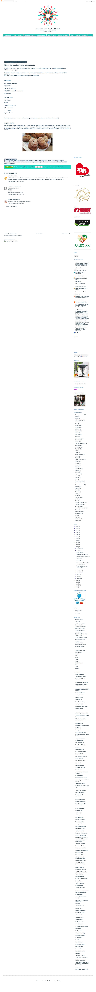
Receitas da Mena (80, 951)
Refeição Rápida (79, 504)
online (75, 389)
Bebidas (77, 427)
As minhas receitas (79, 646)
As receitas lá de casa (81, 756)
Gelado (77, 472)
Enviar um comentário (11, 206)
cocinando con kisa (80, 860)
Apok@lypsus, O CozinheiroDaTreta (80, 857)
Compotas (77, 445)
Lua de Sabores (79, 817)
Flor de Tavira (78, 880)
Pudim (76, 499)
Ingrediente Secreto (80, 650)
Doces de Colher (79, 454)
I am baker (77, 621)
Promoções (78, 497)
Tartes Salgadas (79, 511)
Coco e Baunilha (79, 695)
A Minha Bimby (79, 919)
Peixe (76, 490)
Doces (76, 452)
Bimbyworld (78, 930)
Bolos (76, 432)
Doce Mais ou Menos (80, 760)
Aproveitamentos (79, 420)
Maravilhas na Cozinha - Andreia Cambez (81, 685)
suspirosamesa (79, 309)
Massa (76, 488)
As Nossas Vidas (79, 830)
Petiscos (77, 491)
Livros (76, 475)
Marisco (77, 486)
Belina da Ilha (78, 810)
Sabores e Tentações (80, 848)
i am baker (78, 763)
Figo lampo (78, 769)
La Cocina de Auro (80, 692)
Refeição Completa (79, 502)
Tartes (76, 509)
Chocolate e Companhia (81, 633)
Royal (76, 666)
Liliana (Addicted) (12, 186)
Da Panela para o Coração (82, 725)
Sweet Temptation (80, 799)
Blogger (60, 980)
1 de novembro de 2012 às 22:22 (16, 194)
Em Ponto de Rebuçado (81, 833)
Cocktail (77, 441)
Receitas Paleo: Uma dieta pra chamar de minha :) (82, 297)
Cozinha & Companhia (81, 871)
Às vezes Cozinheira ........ (81, 890)
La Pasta (77, 903)
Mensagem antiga (66, 233)
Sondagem (79, 558)
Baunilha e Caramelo (80, 826)
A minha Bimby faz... (80, 887)
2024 (77, 528)
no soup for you (79, 710)
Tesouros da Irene (80, 843)
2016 (77, 538)
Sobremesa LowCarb (80, 508)
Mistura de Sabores (80, 960)
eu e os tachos (79, 697)
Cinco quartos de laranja (81, 637)
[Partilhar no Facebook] (40, 167)
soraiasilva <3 (78, 908)
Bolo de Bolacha (80, 560)
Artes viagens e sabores (81, 713)
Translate (85, 356)
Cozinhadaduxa (79, 740)
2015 (77, 540)
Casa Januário (78, 610)
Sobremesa (78, 506)
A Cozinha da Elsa (80, 862)
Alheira (77, 418)
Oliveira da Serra (79, 663)
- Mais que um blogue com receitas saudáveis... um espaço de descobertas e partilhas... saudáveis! (82, 263)
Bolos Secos (54, 166)
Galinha (77, 470)
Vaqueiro (77, 668)
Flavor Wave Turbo (79, 459)
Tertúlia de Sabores (80, 744)
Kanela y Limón (79, 723)
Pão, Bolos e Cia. (79, 742)
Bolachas (77, 431)
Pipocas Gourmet (79, 876)
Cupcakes (77, 448)
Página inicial (39, 233)
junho (78, 574)
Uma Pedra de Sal (79, 738)
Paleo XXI (77, 294)
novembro (79, 550)
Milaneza (77, 655)
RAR (76, 664)
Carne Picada (78, 438)
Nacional (77, 657)
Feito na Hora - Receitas (81, 682)
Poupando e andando (81, 892)
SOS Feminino (79, 924)
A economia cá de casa (80, 644)
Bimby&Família (79, 894)
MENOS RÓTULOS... (80, 283)
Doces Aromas (79, 885)
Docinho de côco (79, 642)
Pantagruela (78, 730)
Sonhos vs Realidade (80, 835)
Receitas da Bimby (80, 933)
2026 (77, 526)
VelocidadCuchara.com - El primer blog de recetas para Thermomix (82, 963)
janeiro (78, 578)
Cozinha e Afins (79, 917)
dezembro (79, 548)
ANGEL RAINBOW (80, 944)
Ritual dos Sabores (80, 854)
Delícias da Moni (79, 845)
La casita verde (79, 708)
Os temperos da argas (81, 777)
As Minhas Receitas (80, 676)
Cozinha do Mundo (80, 912)
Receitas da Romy (80, 701)
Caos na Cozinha (79, 624)
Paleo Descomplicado (81, 291)
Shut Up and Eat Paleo (81, 302)
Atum (76, 423)
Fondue (77, 463)
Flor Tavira (77, 612)
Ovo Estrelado (79, 852)
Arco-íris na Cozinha (80, 732)
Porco (76, 495)
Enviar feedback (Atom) (16, 235)
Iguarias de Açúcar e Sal (81, 850)
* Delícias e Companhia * (81, 878)
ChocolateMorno (79, 806)
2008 (77, 587)
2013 (77, 544)
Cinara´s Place (78, 635)
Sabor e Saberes (79, 867)
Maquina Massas (79, 482)
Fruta (76, 466)
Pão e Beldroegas (79, 792)
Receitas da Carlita (80, 828)
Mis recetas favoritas (80, 718)
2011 (77, 580)
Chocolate (77, 439)
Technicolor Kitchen (79, 628)
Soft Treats (78, 939)
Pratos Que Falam (80, 819)
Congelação (78, 447)
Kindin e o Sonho (79, 808)
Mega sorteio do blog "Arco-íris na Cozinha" (83, 563)
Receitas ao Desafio (80, 803)
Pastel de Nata (79, 552)
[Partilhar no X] (39, 167)
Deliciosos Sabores (80, 801)
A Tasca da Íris (79, 915)
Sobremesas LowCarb (30, 35)
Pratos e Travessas (79, 623)
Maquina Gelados (79, 481)
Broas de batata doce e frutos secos (82, 567)
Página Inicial (7, 35)
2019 (77, 532)
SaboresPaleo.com (80, 299)
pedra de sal (11, 176)
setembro (79, 572)
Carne (76, 436)
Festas (76, 457)
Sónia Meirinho (79, 758)
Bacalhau (77, 425)
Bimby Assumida (79, 921)
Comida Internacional (80, 443)
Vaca (76, 515)
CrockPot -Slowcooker (63, 35)
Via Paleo (77, 332)
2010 (77, 582)
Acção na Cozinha (80, 767)
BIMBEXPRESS (79, 721)
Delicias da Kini (78, 641)
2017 (77, 536)
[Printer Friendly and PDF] (9, 167)
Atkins (49, 35)
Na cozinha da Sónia (80, 865)
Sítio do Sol (78, 797)
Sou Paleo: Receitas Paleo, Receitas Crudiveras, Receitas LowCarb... (82, 305)
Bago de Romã (79, 704)
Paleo (14, 35)
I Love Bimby (78, 937)
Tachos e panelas (79, 883)
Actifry (72, 35)
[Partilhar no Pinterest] (42, 167)
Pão (76, 500)
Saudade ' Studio (79, 948)
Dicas (76, 450)
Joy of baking (78, 652)
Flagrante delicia (79, 619)
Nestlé (76, 659)
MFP (76, 479)
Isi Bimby (77, 953)
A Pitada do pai (79, 267)
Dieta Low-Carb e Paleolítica (79, 273)
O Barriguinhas (79, 775)
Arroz (76, 422)
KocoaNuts (78, 281)
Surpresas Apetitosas (80, 869)
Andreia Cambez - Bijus (80, 384)
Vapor (76, 517)
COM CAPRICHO (79, 905)
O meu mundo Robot (80, 751)
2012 (77, 546)
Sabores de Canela (80, 783)
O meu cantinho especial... (82, 926)
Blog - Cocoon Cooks (80, 270)
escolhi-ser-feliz (79, 275)
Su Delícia (78, 727)
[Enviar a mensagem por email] (36, 167)
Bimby (54, 35)
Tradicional (60, 166)
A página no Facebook (81, 35)
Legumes (77, 474)
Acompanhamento (79, 414)
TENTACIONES (79, 874)
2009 (77, 584)
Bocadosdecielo (79, 765)
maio (78, 576)
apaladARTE (78, 699)
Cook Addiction (79, 946)
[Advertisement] (48, 47)
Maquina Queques (79, 484)
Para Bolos (77, 613)
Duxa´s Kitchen (79, 942)
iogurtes (77, 520)
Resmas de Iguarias (80, 910)
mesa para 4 (78, 824)
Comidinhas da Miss (80, 639)
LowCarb (20, 35)
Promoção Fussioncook (82, 554)
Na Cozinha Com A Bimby (81, 969)
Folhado (77, 461)
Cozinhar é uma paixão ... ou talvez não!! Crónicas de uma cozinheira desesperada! (81, 839)
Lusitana (77, 477)
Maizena (77, 654)
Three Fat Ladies (79, 821)
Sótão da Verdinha (80, 788)
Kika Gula (77, 747)
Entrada (77, 456)
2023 (77, 530)
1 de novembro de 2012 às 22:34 (16, 203)
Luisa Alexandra (12, 199)
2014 (77, 542)
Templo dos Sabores (80, 790)
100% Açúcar (78, 632)
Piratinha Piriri (79, 753)
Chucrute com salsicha (80, 626)
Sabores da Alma (79, 749)
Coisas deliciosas (80, 935)
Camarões (77, 434)
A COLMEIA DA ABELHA (81, 957)
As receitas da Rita (79, 630)
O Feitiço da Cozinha (80, 815)
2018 (77, 534)
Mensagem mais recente (11, 233)
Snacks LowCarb (41, 35)
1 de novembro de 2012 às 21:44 (16, 181)
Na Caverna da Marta (80, 286)
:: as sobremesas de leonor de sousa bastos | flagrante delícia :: (82, 689)
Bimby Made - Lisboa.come (82, 785)
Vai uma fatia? (79, 794)
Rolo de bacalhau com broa (83, 556)
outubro (79, 570)
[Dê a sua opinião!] (37, 167)
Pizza (76, 493)
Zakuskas (77, 967)
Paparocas (78, 928)
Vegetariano (78, 518)
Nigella (76, 661)
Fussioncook (78, 468)
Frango (77, 465)
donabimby (78, 812)
